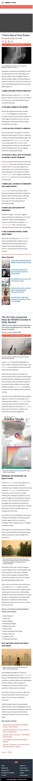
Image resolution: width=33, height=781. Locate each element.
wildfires (9, 362)
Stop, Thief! (22, 238)
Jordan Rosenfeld (9, 38)
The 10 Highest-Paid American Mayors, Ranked (15, 741)
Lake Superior (12, 490)
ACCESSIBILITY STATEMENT (7, 773)
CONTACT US (23, 765)
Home (4, 752)
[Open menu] (3, 3)
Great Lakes (14, 587)
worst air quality (27, 406)
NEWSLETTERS (4, 768)
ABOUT (3, 765)
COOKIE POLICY (5, 770)
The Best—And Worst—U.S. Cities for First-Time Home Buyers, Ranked (16, 746)
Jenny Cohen (8, 332)
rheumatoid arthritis (7, 174)
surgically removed (19, 140)
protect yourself (22, 401)
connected (4, 114)
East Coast (25, 675)
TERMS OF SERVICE (24, 770)
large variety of (6, 164)
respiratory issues (17, 387)
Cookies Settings (24, 775)
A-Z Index (3, 775)
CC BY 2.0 (15, 67)
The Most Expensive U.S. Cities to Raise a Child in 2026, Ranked (16, 731)
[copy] (12, 41)
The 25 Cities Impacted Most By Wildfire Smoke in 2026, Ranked (15, 726)
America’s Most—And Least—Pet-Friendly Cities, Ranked (16, 736)
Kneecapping (5, 191)
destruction (5, 367)
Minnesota (11, 483)
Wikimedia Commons (7, 67)
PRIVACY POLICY (24, 768)
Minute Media (13, 779)
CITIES (9, 752)
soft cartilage (23, 95)
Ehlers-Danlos (7, 177)
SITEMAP (22, 773)
